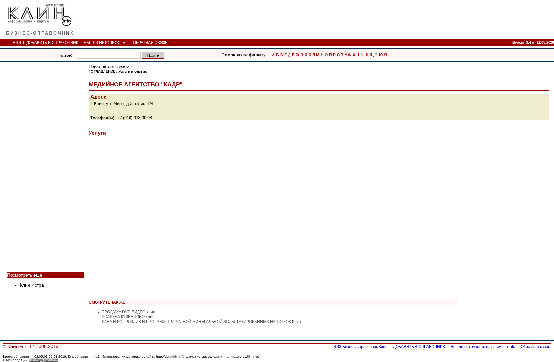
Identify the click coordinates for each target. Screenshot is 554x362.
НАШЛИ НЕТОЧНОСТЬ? (106, 42)
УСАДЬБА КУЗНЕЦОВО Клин (128, 317)
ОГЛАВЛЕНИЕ (103, 71)
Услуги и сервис (132, 71)
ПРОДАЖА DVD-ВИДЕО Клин (128, 312)
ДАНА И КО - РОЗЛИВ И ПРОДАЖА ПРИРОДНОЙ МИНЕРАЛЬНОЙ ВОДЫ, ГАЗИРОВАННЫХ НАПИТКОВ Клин (201, 321)
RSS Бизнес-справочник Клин (360, 346)
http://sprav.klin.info (244, 356)
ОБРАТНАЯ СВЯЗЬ (150, 42)
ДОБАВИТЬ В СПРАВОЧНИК (52, 42)
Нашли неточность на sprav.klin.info (482, 346)
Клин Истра (32, 285)
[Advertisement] (45, 161)
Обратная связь (535, 346)
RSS (17, 42)
